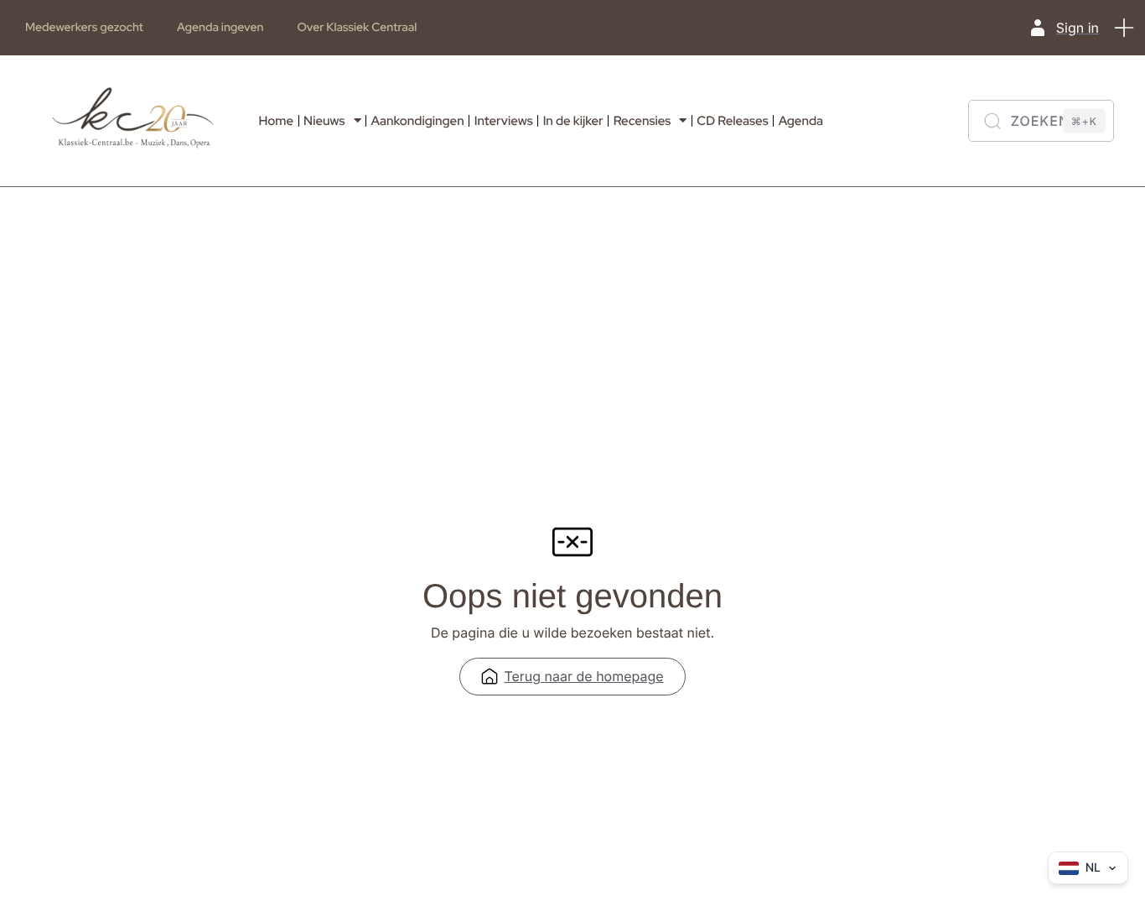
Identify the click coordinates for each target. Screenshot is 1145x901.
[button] (1124, 27)
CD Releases (732, 120)
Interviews (503, 120)
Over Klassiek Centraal (357, 27)
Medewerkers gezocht (84, 27)
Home (275, 120)
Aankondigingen (417, 120)
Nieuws (324, 120)
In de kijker (573, 120)
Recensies (642, 120)
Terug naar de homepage (583, 676)
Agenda (801, 120)
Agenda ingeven (220, 27)
